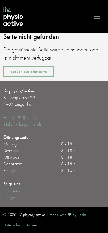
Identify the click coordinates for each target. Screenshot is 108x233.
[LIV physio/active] (13, 16)
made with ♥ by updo (68, 214)
